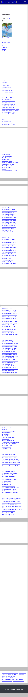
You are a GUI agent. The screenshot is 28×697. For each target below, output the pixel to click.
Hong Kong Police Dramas (8, 514)
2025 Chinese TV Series (7, 340)
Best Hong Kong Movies (7, 482)
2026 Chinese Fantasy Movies (9, 215)
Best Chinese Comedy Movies (8, 104)
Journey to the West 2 (7, 164)
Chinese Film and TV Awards (9, 677)
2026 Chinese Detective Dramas (9, 332)
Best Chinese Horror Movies (8, 478)
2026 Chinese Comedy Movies (9, 212)
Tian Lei (4, 50)
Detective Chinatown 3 (7, 440)
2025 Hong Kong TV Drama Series (10, 361)
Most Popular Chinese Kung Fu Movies (11, 465)
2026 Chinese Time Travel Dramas (10, 334)
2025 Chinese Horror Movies (9, 247)
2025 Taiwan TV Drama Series (9, 362)
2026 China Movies (6, 230)
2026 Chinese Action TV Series (9, 310)
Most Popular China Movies (8, 107)
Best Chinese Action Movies (8, 471)
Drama (6, 92)
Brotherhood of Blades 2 (7, 170)
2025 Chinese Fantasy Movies (9, 245)
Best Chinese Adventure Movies (9, 473)
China (7, 85)
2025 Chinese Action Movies (8, 239)
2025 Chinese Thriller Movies (9, 255)
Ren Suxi (4, 49)
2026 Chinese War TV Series (8, 326)
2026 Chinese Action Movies (8, 209)
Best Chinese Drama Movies (8, 105)
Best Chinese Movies (6, 99)
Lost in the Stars (6, 448)
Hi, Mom (4, 434)
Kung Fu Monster (6, 165)
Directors (5, 674)
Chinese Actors (22, 673)
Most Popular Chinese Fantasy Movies (11, 462)
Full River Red (5, 439)
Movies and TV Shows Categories (16, 674)
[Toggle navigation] (25, 2)
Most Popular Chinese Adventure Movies (11, 460)
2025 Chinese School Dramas (9, 367)
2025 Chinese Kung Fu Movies (9, 249)
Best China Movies (6, 102)
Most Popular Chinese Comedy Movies (10, 109)
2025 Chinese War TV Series (8, 359)
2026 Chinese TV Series (7, 308)
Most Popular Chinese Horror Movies (11, 464)
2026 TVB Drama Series (7, 331)
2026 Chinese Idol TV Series (8, 319)
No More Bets (5, 445)
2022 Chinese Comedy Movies (9, 123)
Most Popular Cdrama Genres (9, 457)
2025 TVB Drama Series (7, 364)
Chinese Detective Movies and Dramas (11, 501)
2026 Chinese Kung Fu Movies (9, 220)
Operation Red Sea (6, 447)
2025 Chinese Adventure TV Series (10, 343)
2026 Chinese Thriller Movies (9, 227)
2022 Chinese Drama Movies (8, 124)
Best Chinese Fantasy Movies (8, 476)
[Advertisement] (13, 8)
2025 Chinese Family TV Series (9, 348)
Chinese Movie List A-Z (18, 681)
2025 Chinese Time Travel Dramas (10, 369)
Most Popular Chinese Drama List (10, 454)
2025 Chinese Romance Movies (9, 252)
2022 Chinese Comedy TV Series (9, 112)
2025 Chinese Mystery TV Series (9, 354)
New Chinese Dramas (7, 681)
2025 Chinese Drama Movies (8, 244)
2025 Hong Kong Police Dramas (9, 372)
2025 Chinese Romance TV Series (10, 356)
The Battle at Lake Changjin (8, 431)
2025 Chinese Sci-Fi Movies (8, 253)
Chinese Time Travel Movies (8, 511)
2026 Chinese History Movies (9, 217)
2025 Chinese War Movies (8, 256)
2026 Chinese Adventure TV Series (10, 311)
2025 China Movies (6, 258)
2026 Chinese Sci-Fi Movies (8, 225)
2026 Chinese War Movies (8, 228)
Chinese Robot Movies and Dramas (10, 507)
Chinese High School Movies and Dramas (11, 506)
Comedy (11, 92)
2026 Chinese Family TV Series (9, 316)
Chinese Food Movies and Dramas (10, 504)
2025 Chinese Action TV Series (9, 341)
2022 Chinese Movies (5, 16)
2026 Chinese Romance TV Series (10, 324)
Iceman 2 (4, 169)
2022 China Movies (6, 121)
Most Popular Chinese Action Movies (10, 459)
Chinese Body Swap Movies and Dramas (11, 498)
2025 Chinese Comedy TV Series (9, 345)
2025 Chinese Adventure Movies (9, 240)
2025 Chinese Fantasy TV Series (9, 349)
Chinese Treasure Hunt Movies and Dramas (12, 509)
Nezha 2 (4, 429)
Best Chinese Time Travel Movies (10, 492)
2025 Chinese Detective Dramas (9, 365)
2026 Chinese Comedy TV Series (9, 313)
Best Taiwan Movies (6, 484)
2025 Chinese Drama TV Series (9, 346)
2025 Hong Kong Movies (8, 260)
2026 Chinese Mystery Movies (9, 222)
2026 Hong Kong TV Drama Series (10, 327)
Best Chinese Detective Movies (9, 489)
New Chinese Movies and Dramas (10, 673)
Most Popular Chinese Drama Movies (10, 110)
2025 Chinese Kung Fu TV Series (9, 353)
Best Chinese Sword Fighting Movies (10, 487)
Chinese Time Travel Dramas (9, 512)
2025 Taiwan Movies (7, 261)
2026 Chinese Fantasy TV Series (9, 318)
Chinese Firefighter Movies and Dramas (11, 503)
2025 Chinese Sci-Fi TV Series (9, 357)
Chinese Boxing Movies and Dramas (10, 499)
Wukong (4, 159)
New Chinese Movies (17, 679)
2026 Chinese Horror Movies (9, 219)
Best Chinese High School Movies (9, 490)
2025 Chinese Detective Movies (9, 263)
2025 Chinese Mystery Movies (9, 250)
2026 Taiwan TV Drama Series (9, 329)
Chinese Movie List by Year (8, 676)
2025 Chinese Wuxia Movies (8, 265)
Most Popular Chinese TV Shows (9, 456)
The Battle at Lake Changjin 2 (9, 442)
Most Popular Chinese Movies (8, 101)
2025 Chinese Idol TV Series (8, 351)
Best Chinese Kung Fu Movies (9, 479)
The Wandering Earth (7, 161)
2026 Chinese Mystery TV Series (9, 323)
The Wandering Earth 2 (7, 443)
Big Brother (4, 167)
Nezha (3, 435)
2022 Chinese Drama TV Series (9, 113)
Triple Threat (5, 157)
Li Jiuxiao (4, 47)
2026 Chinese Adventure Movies (9, 211)
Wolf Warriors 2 (6, 156)
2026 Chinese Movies (7, 207)
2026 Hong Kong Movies (8, 231)
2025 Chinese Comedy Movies (9, 242)
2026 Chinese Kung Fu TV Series (9, 321)
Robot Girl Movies (6, 515)
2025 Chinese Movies (7, 237)
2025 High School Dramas (8, 370)
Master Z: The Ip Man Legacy (9, 162)
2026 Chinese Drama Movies (8, 214)
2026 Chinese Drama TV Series (9, 315)
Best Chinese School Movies (8, 486)
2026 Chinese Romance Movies (9, 223)
